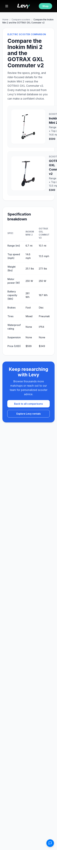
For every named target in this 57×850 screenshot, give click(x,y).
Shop (45, 6)
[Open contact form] (50, 843)
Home (5, 19)
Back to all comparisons (28, 403)
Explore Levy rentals (28, 413)
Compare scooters (21, 19)
